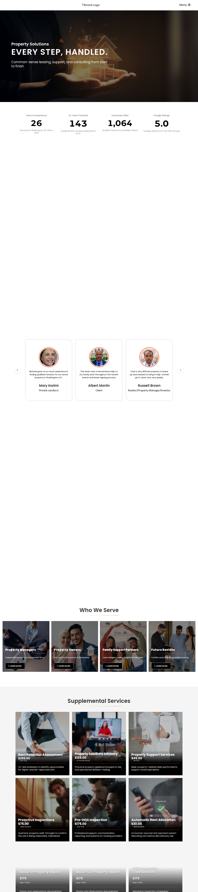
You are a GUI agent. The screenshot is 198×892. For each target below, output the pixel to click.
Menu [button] (183, 5)
